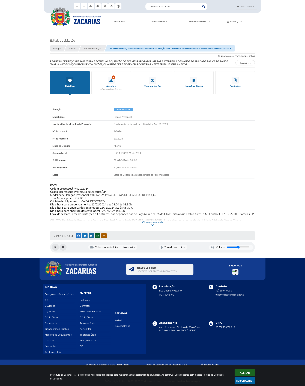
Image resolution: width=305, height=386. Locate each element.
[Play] (55, 247)
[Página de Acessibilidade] (118, 6)
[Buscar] (203, 6)
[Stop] (63, 247)
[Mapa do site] (111, 6)
